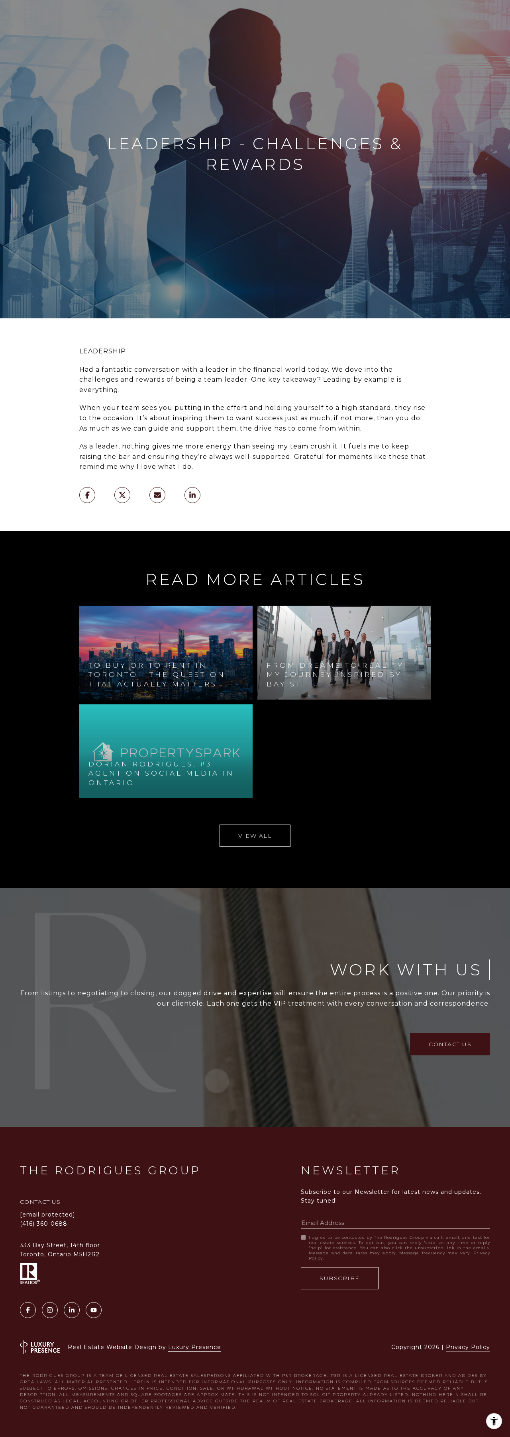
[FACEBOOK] (28, 1310)
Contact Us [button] (450, 1044)
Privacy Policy (468, 1347)
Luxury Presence (194, 1347)
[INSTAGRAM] (50, 1310)
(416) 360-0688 (43, 1223)
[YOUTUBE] (94, 1310)
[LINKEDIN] (72, 1310)
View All (255, 835)
